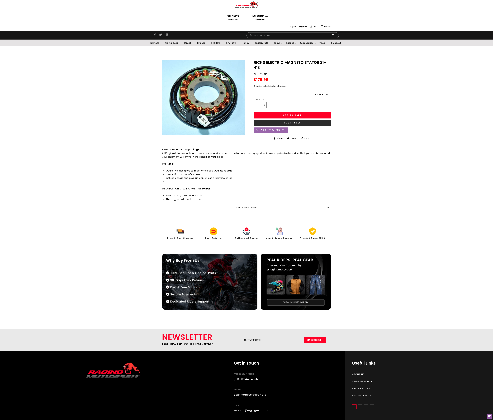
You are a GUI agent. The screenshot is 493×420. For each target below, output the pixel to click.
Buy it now (292, 123)
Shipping (258, 86)
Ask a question (246, 207)
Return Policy (361, 388)
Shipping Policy (362, 381)
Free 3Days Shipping (232, 18)
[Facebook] (354, 406)
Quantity (260, 99)
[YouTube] (372, 406)
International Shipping (260, 18)
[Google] (366, 406)
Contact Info (361, 395)
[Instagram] (360, 406)
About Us (358, 374)
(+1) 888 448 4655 (246, 379)
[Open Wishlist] (489, 416)
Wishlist (328, 26)
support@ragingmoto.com (252, 410)
